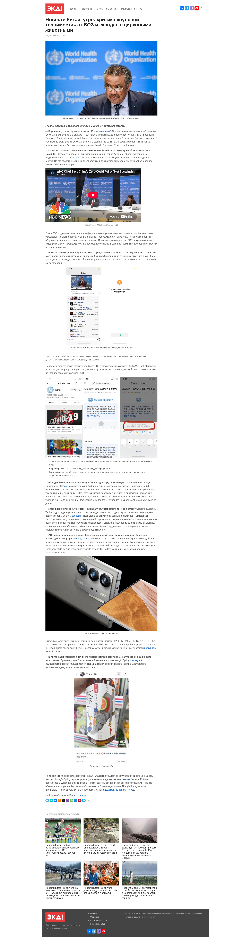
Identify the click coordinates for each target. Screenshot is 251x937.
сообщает (77, 515)
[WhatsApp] (71, 800)
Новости (72, 8)
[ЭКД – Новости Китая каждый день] (54, 8)
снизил (68, 486)
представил (82, 538)
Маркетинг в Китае (131, 8)
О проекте (94, 917)
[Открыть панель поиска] (201, 8)
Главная (93, 913)
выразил (80, 157)
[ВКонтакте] (55, 800)
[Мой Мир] (75, 800)
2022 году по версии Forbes (119, 789)
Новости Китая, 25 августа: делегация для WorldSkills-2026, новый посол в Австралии (101, 890)
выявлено (104, 131)
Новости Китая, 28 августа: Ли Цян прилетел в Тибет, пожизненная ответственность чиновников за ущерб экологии (100, 849)
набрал (126, 779)
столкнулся (136, 660)
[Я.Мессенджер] (51, 800)
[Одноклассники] (59, 800)
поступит (149, 648)
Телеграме (81, 795)
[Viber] (67, 800)
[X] (63, 800)
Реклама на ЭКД (97, 924)
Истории (87, 8)
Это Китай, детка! (106, 8)
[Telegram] (47, 800)
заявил (140, 154)
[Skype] (84, 800)
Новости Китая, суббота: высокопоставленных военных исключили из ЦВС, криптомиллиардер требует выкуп (62, 850)
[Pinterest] (79, 800)
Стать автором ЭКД (98, 920)
